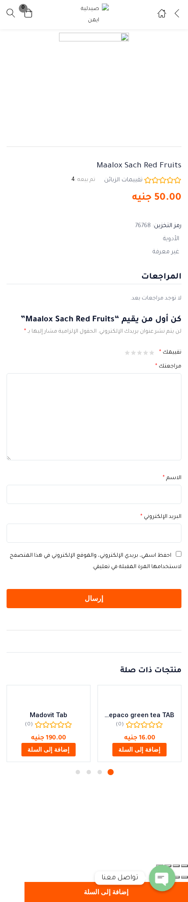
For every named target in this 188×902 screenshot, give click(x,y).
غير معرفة (166, 252)
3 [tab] (89, 772)
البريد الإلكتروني (160, 517)
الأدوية (171, 239)
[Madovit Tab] (49, 697)
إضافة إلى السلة (106, 892)
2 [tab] (99, 772)
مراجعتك (168, 367)
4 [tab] (78, 772)
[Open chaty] (162, 878)
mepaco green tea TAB (139, 715)
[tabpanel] (139, 723)
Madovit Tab (48, 715)
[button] (28, 14)
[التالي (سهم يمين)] (176, 877)
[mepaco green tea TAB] (139, 697)
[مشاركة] (176, 866)
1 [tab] (110, 772)
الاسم (172, 478)
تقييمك (170, 353)
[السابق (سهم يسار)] (184, 877)
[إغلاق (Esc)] (184, 866)
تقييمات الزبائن (123, 180)
